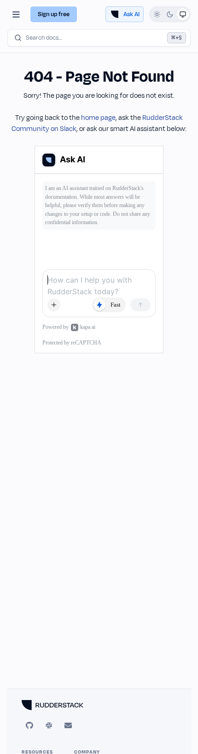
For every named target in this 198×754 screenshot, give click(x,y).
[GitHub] (29, 725)
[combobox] (99, 38)
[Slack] (49, 725)
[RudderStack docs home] (99, 705)
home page (98, 118)
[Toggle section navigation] (16, 14)
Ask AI (131, 14)
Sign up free (54, 14)
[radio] (157, 14)
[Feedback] (68, 725)
